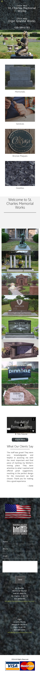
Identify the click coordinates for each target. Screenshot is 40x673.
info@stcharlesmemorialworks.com (19, 601)
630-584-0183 (22, 27)
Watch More (20, 440)
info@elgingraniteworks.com (19, 632)
